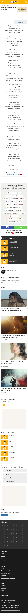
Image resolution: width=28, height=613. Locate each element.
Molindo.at (3, 588)
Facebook (3, 585)
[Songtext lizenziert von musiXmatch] (14, 232)
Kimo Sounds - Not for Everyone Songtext (10, 605)
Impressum (3, 575)
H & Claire (5, 9)
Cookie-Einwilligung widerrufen (8, 578)
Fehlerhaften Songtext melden (14, 230)
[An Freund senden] (20, 227)
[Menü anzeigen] (2, 2)
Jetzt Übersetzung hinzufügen (13, 174)
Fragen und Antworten (6, 570)
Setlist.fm (3, 590)
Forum (2, 568)
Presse (2, 553)
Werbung (3, 556)
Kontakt (3, 560)
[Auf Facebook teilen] (7, 227)
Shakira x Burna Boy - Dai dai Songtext (9, 607)
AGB (9, 573)
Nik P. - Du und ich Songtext (7, 602)
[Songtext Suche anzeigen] (26, 2)
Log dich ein (3, 280)
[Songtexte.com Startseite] (14, 1)
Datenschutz (4, 573)
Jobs (2, 558)
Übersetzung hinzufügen (20, 22)
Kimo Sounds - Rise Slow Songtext (8, 600)
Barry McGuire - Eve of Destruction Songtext (10, 610)
